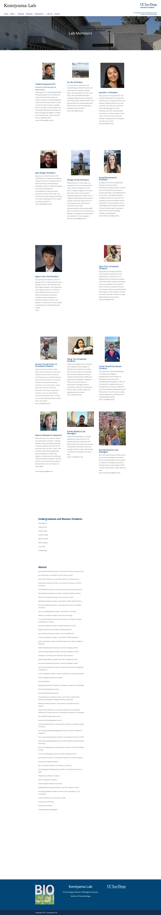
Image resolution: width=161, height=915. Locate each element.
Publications (39, 14)
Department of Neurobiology (149, 14)
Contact (57, 14)
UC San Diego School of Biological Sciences (145, 13)
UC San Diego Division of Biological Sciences (80, 892)
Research (21, 14)
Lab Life (49, 14)
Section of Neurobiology (80, 896)
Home (6, 14)
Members (29, 14)
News (12, 14)
